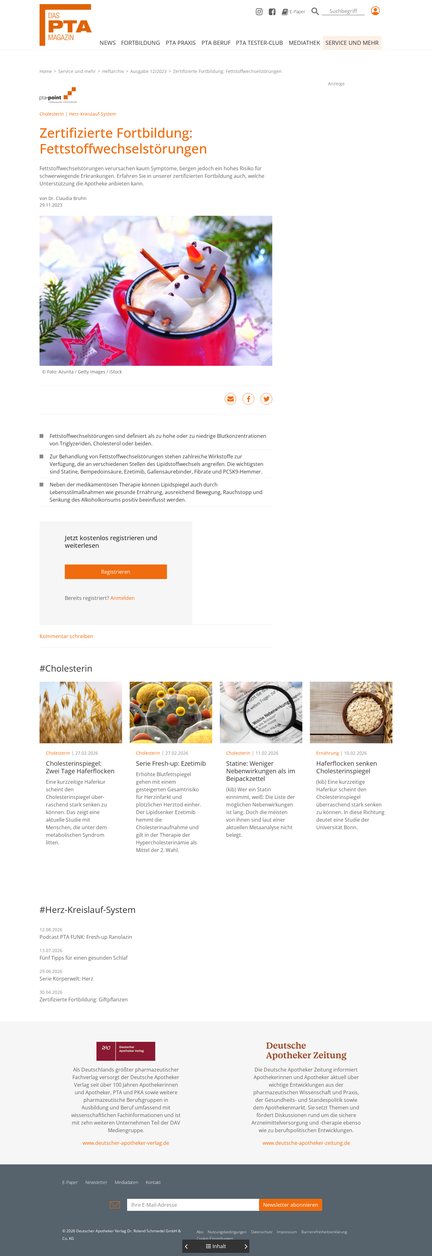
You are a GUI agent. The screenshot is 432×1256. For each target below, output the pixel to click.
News (108, 42)
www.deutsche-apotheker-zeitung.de (306, 1142)
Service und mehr (352, 42)
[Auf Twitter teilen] (266, 399)
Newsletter (96, 1182)
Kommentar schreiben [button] (66, 636)
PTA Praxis (181, 42)
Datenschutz (262, 1232)
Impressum (287, 1232)
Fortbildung (140, 42)
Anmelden (122, 598)
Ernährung (327, 753)
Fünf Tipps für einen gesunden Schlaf (83, 957)
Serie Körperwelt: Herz (66, 978)
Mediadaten (126, 1182)
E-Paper (296, 12)
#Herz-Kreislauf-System (88, 909)
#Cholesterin (66, 668)
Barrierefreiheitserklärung (324, 1232)
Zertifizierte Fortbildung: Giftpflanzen (84, 999)
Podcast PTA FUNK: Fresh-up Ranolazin (86, 936)
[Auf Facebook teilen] (248, 399)
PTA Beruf (216, 42)
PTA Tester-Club (259, 42)
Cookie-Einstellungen (215, 1238)
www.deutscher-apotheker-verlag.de (126, 1142)
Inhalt (218, 1246)
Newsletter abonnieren (290, 1204)
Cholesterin (52, 114)
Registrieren (115, 571)
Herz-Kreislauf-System (92, 114)
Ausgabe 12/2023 (148, 71)
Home (46, 71)
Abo (200, 1232)
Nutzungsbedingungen (227, 1232)
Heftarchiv (113, 71)
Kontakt (153, 1182)
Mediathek (304, 42)
